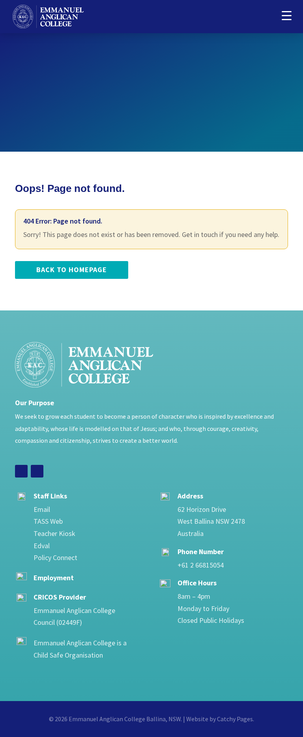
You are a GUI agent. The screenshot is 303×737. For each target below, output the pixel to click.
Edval (42, 545)
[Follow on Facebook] (21, 471)
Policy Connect (55, 557)
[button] (286, 15)
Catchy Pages (235, 719)
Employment (54, 577)
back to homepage (71, 269)
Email (42, 509)
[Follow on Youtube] (37, 471)
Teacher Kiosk (54, 533)
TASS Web (48, 521)
